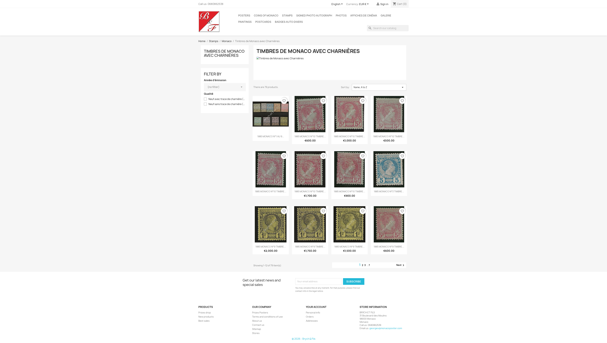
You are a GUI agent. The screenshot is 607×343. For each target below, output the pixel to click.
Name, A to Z (379, 87)
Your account (316, 307)
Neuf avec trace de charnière (226, 99)
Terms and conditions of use (267, 316)
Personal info (313, 312)
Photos (341, 15)
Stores (256, 333)
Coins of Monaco (266, 15)
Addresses (312, 320)
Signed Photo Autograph (314, 15)
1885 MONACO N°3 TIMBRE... (389, 191)
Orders (310, 316)
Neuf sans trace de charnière (226, 104)
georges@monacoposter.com (385, 328)
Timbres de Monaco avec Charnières (224, 53)
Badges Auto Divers (289, 22)
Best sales (204, 320)
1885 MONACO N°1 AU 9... (270, 136)
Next (400, 265)
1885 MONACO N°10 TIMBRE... (310, 136)
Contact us (258, 324)
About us (257, 320)
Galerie (386, 15)
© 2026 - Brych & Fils (303, 338)
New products (206, 316)
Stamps (287, 15)
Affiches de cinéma (363, 15)
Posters (244, 15)
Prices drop (204, 312)
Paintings (245, 22)
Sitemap (256, 329)
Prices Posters (260, 312)
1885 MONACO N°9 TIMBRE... (270, 246)
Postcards (263, 22)
